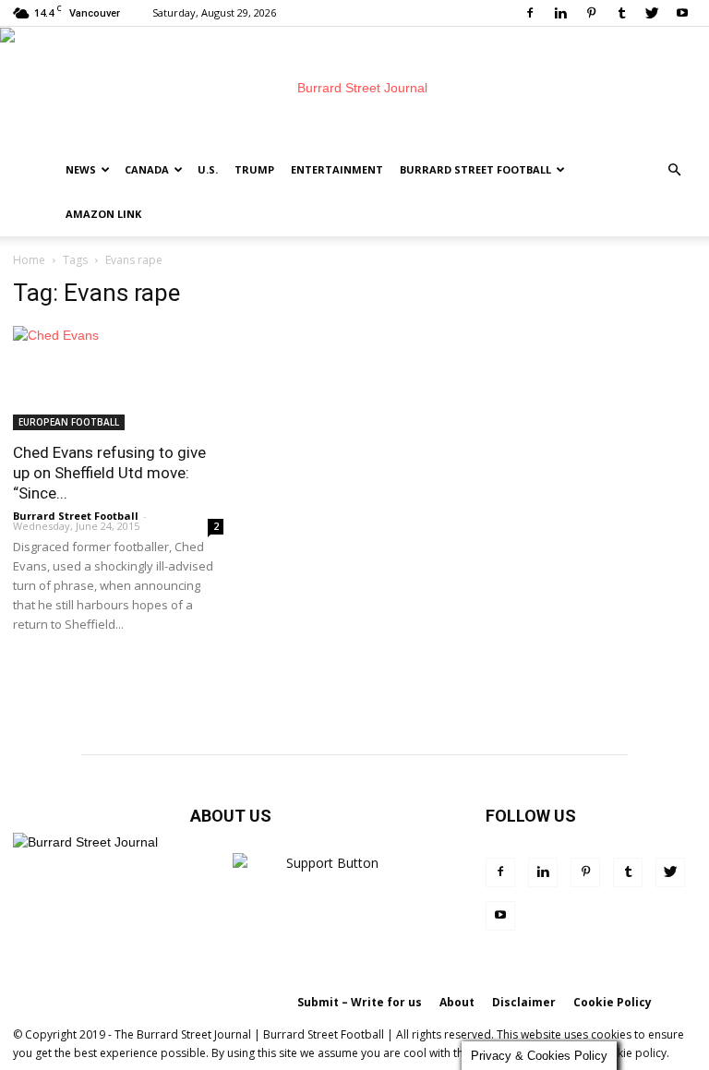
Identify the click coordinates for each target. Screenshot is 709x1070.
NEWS (81, 169)
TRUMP (254, 169)
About (457, 1002)
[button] (674, 170)
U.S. (208, 169)
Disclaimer (524, 1002)
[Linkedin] (560, 13)
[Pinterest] (591, 13)
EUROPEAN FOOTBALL (68, 421)
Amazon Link (103, 214)
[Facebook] (530, 13)
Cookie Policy (612, 1002)
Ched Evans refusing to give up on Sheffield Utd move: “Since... (109, 472)
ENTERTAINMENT (337, 169)
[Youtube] (682, 13)
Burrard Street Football (475, 169)
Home (29, 260)
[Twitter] (652, 13)
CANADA (147, 169)
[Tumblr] (621, 13)
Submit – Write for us (359, 1002)
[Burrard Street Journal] (354, 88)
